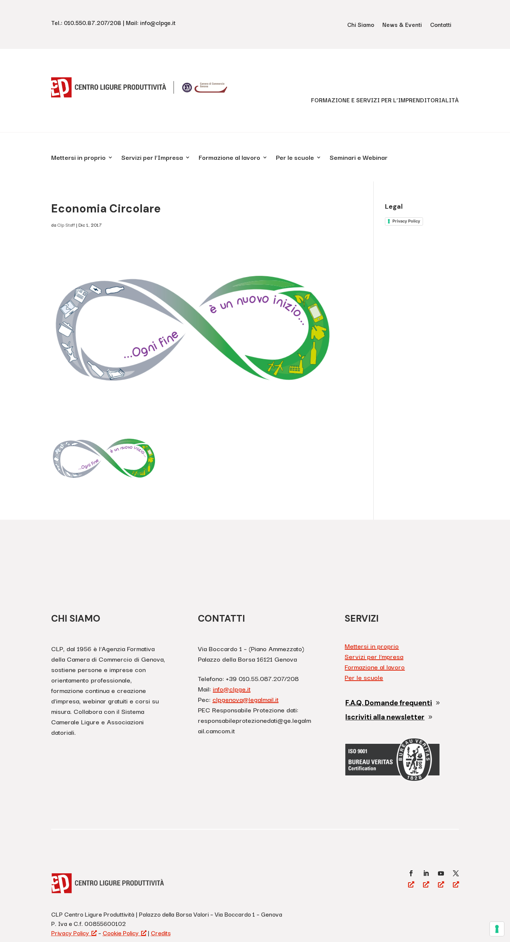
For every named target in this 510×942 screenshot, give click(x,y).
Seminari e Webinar (359, 158)
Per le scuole (295, 158)
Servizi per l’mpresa (374, 656)
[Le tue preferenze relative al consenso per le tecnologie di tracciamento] (497, 929)
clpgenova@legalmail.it (245, 699)
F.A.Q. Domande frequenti (388, 703)
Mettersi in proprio (78, 158)
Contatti (440, 25)
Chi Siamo (360, 25)
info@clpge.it (232, 689)
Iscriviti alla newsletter (385, 717)
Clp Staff (66, 224)
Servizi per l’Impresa (152, 158)
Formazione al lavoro (229, 158)
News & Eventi (402, 25)
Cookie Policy (121, 933)
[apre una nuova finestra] (411, 873)
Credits (161, 933)
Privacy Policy (406, 221)
